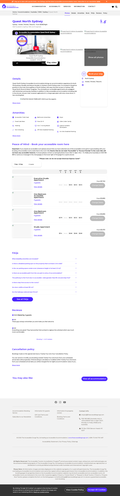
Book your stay (95, 74)
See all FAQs (22, 299)
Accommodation (23, 12)
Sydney (45, 12)
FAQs (93, 13)
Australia (34, 12)
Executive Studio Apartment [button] (41, 179)
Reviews (99, 13)
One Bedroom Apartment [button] (40, 212)
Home (14, 12)
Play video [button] (52, 62)
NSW (40, 12)
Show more (16, 103)
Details (73, 13)
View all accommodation (94, 379)
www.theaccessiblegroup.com (78, 438)
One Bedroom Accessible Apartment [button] (40, 195)
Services (67, 6)
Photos (67, 13)
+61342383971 (86, 420)
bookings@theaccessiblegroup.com (71, 477)
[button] (36, 48)
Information (79, 6)
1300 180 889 (85, 418)
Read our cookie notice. (41, 492)
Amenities (80, 13)
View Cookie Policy (75, 490)
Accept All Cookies (97, 490)
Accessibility (54, 6)
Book (87, 13)
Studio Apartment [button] (42, 227)
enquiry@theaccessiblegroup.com (92, 415)
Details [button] (40, 187)
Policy (105, 13)
